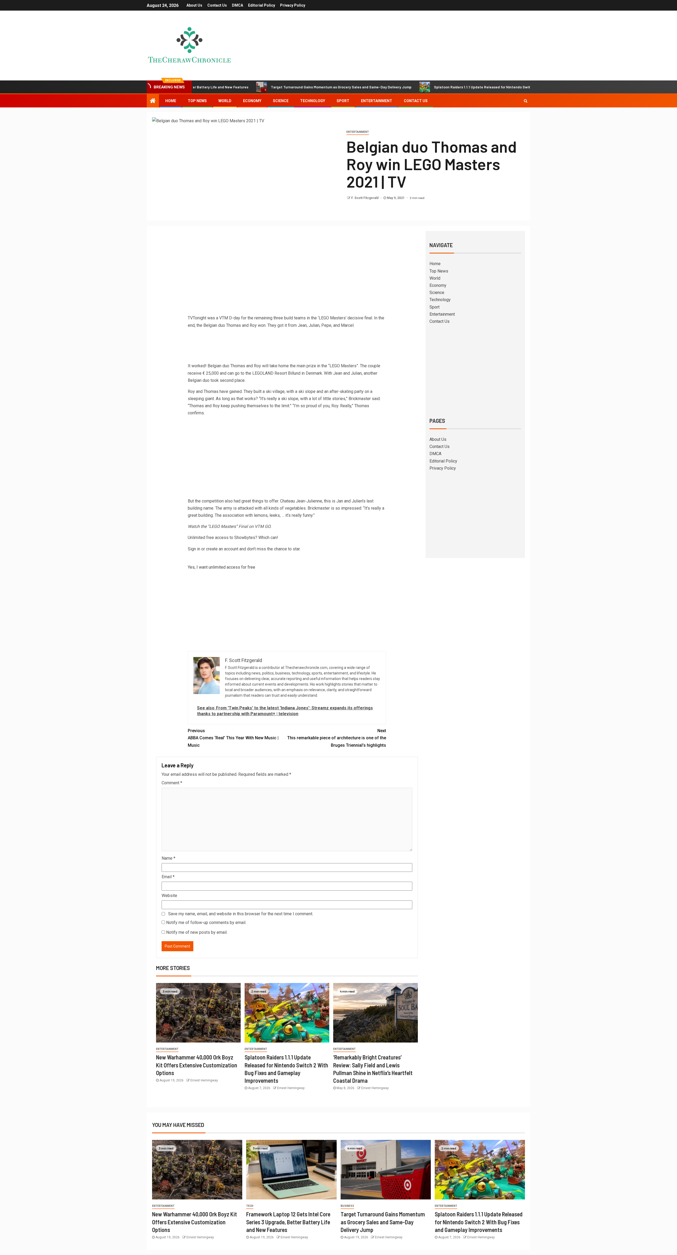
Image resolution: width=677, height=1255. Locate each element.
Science (281, 101)
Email (168, 876)
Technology (312, 101)
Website (169, 895)
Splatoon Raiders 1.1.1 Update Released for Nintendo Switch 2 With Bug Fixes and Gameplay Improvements (470, 87)
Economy (252, 101)
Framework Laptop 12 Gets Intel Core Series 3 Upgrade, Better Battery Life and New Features (288, 1222)
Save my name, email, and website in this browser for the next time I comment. (240, 913)
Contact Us (217, 5)
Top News (197, 101)
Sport (343, 101)
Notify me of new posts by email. (196, 932)
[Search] (525, 101)
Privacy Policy (292, 5)
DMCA (237, 5)
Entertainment (376, 101)
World (224, 101)
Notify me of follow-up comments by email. (206, 922)
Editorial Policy (261, 5)
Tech (249, 1205)
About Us (194, 5)
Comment (172, 782)
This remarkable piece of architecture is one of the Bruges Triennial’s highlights (336, 737)
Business (347, 1205)
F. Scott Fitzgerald (365, 198)
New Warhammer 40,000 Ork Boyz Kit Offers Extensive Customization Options (196, 1065)
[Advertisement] (287, 275)
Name (168, 858)
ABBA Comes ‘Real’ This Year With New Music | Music (233, 737)
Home (170, 101)
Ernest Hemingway (204, 1080)
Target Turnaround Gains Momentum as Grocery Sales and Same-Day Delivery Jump (287, 87)
